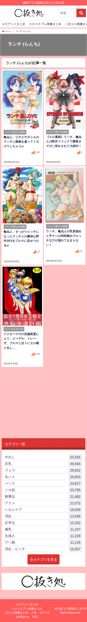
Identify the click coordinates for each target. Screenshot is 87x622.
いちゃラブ (42, 509)
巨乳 (42, 463)
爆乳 (42, 529)
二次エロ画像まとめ (16, 612)
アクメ (42, 503)
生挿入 (42, 536)
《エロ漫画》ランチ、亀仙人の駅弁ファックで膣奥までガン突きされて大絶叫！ (64, 141)
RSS (35, 616)
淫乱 (42, 516)
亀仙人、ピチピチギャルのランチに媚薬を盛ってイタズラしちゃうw (21, 142)
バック (42, 483)
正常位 (42, 523)
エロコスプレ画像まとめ (45, 23)
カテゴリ (44, 612)
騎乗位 (42, 496)
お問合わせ (23, 616)
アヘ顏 (42, 542)
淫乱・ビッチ (42, 549)
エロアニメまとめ (13, 23)
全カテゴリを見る (43, 559)
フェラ (42, 470)
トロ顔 (42, 490)
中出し (42, 457)
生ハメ (42, 477)
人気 (34, 612)
